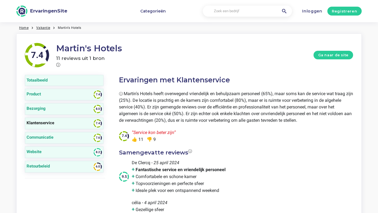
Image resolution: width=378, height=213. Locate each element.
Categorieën (153, 11)
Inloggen (312, 11)
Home (24, 28)
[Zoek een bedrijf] (284, 11)
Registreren (344, 11)
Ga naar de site (333, 55)
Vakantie (43, 28)
